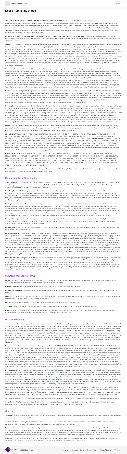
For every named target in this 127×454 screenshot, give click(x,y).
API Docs (117, 450)
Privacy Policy (67, 310)
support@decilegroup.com (70, 302)
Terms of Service (105, 450)
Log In (118, 3)
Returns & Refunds (78, 450)
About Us (66, 450)
